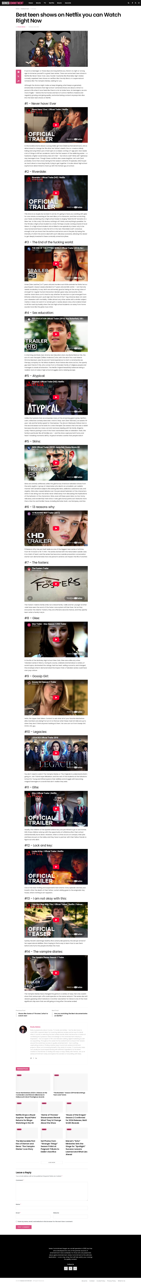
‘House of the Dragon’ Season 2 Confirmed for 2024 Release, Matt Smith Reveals (76, 1119)
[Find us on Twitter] (135, 3)
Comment (20, 1180)
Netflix (51, 3)
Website (56, 1213)
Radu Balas (21, 27)
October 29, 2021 (34, 27)
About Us (84, 1281)
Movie (38, 3)
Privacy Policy (111, 1281)
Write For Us (121, 1281)
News (31, 3)
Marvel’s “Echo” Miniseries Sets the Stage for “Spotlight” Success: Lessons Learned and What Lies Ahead (76, 1148)
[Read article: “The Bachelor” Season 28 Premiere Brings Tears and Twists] (70, 1082)
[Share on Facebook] (18, 72)
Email (18, 1213)
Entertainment (25, 9)
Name (18, 1204)
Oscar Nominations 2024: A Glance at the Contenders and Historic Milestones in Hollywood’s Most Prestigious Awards (31, 1095)
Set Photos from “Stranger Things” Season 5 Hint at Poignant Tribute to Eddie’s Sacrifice (50, 1146)
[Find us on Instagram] (139, 3)
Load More (51, 1162)
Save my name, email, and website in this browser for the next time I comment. (45, 1221)
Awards (68, 3)
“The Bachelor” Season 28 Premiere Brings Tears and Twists (69, 1094)
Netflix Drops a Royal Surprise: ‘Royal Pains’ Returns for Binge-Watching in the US (26, 1119)
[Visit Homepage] (12, 3)
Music (59, 3)
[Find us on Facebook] (132, 3)
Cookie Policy (101, 1281)
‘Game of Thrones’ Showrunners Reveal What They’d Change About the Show (51, 1119)
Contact (91, 1281)
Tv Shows (33, 9)
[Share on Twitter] (18, 76)
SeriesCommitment (26, 1281)
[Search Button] (128, 3)
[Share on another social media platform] (18, 81)
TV (45, 3)
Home (17, 9)
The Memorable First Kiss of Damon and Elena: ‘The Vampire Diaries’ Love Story (25, 1145)
